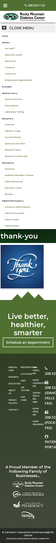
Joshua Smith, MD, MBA (35, 397)
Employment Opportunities (18, 80)
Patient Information (12, 201)
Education (7, 163)
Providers (7, 87)
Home (5, 36)
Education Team (13, 188)
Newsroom (10, 61)
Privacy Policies (11, 401)
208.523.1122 (36, 5)
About (5, 42)
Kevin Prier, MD (35, 411)
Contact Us (10, 73)
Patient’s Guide (12, 131)
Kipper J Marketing (40, 539)
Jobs (23, 380)
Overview (10, 124)
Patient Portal (12, 226)
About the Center (13, 55)
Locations (10, 67)
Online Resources (14, 181)
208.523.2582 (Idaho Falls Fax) (47, 395)
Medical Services (13, 99)
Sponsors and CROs (15, 143)
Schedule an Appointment (28, 342)
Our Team (23, 398)
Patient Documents (14, 213)
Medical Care (9, 93)
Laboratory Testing (14, 112)
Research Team (13, 150)
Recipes (9, 194)
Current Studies (13, 137)
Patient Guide (12, 219)
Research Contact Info (16, 156)
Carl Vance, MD (35, 370)
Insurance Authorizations (17, 207)
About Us (11, 392)
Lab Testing (23, 389)
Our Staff (9, 48)
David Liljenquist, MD (35, 383)
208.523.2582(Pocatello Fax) (47, 422)
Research (7, 118)
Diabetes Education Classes (19, 175)
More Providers (35, 423)
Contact (11, 409)
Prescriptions (11, 105)
